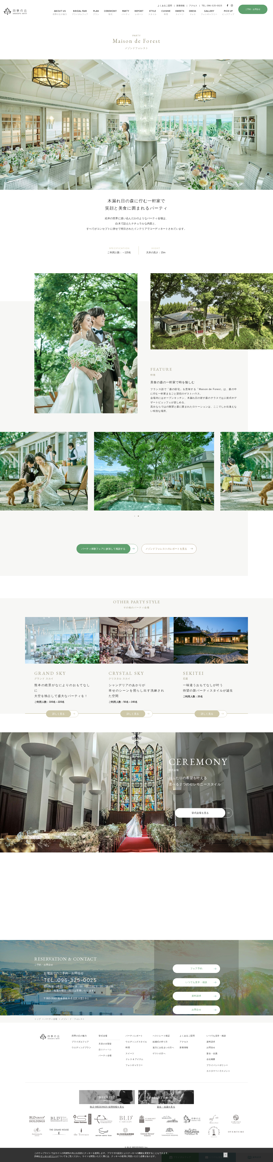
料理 (128, 1047)
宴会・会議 (212, 1053)
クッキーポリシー (49, 1156)
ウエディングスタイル (136, 1042)
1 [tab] (134, 516)
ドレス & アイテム (134, 1059)
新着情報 (180, 5)
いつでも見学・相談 (196, 982)
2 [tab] (138, 516)
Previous (73, 471)
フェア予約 (196, 968)
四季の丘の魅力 (79, 1036)
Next (199, 471)
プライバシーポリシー (217, 1065)
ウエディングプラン (81, 1047)
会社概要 (211, 1059)
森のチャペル (105, 1049)
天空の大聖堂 (105, 1044)
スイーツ (130, 1053)
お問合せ (196, 1009)
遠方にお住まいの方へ (163, 1047)
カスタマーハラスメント (218, 1071)
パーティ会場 (105, 1055)
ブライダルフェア (80, 1042)
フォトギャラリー (134, 1065)
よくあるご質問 (164, 5)
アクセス (193, 5)
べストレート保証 (161, 1036)
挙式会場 (103, 1036)
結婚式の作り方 (160, 1042)
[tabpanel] (136, 471)
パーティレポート (134, 1036)
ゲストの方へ (159, 1053)
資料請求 (196, 996)
